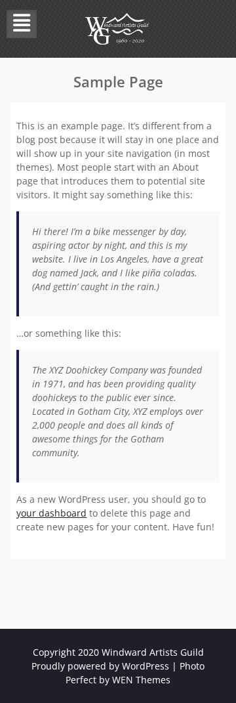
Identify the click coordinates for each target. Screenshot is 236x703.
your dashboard (51, 513)
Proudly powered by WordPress (100, 666)
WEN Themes (141, 679)
